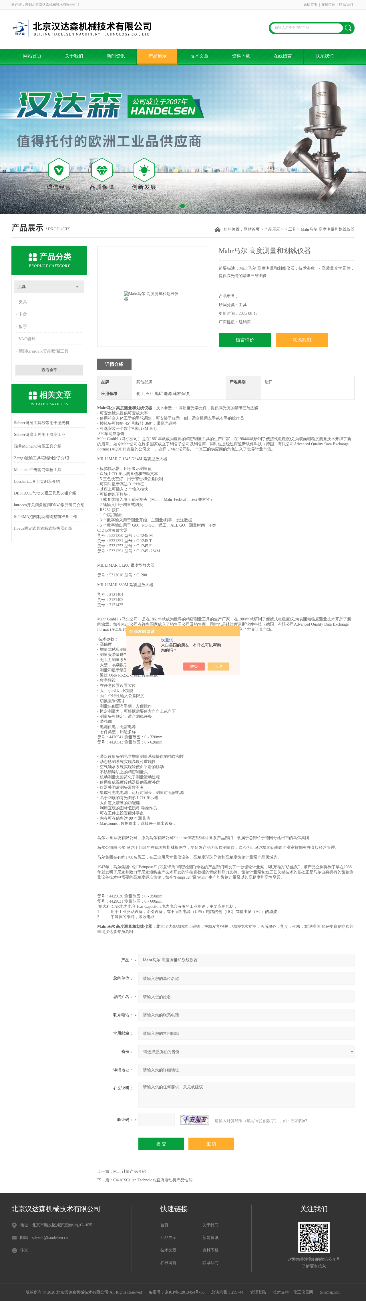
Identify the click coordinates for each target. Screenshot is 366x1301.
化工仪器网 (303, 1292)
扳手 (23, 326)
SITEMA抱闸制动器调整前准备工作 (45, 517)
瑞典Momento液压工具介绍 (37, 446)
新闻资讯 (116, 56)
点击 (77, 286)
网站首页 (32, 56)
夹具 (23, 302)
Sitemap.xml (330, 1292)
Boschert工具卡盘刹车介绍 (37, 481)
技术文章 (199, 56)
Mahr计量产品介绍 (129, 1171)
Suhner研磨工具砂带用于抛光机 (41, 423)
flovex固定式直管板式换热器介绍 (43, 528)
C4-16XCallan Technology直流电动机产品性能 (152, 1180)
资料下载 (241, 56)
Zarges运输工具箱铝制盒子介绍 (41, 458)
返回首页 (310, 5)
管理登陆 (258, 1292)
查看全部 (49, 370)
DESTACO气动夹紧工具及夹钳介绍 (45, 493)
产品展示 (157, 56)
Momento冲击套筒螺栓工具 (37, 470)
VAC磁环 (27, 339)
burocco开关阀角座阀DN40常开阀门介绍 (49, 505)
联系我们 (346, 5)
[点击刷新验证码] (194, 1120)
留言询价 (245, 339)
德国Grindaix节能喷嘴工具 (44, 351)
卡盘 (23, 314)
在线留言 (328, 5)
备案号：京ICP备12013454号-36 (176, 1292)
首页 (164, 1225)
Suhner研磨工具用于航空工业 (39, 434)
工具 (292, 229)
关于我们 (74, 56)
